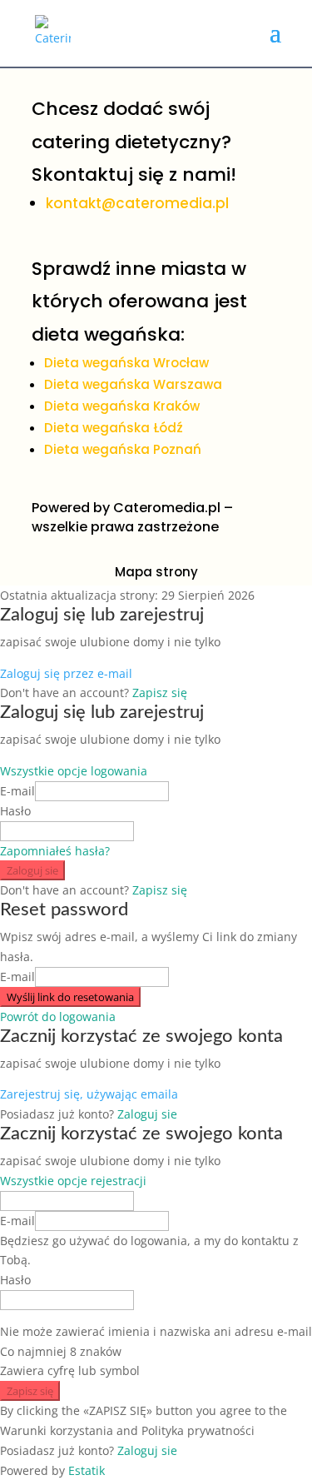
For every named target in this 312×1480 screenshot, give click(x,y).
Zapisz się (159, 692)
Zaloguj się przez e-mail (66, 673)
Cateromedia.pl (166, 507)
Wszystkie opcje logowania (73, 771)
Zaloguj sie (32, 870)
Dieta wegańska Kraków (122, 406)
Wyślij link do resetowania (70, 996)
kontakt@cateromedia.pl (137, 203)
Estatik (86, 1470)
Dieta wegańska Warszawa (133, 384)
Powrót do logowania (58, 1016)
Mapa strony (156, 572)
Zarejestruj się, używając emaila (89, 1094)
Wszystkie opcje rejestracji (73, 1180)
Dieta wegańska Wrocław (126, 362)
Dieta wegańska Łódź (113, 427)
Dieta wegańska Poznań (122, 449)
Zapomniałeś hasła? (55, 851)
